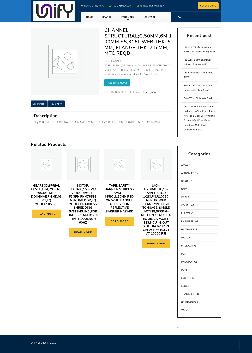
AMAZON (187, 165)
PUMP (185, 270)
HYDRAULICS (189, 229)
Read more (46, 214)
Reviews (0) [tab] (56, 103)
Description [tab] (38, 103)
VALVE (185, 310)
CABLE (185, 197)
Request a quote (117, 82)
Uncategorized (150, 92)
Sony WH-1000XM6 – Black (198, 98)
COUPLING (187, 205)
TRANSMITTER (190, 294)
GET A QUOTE (208, 5)
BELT (184, 189)
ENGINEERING (189, 221)
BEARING (186, 181)
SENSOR (186, 286)
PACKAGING (188, 245)
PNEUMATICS (189, 261)
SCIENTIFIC (187, 278)
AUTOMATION (189, 173)
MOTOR (185, 237)
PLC (183, 253)
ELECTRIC (187, 213)
